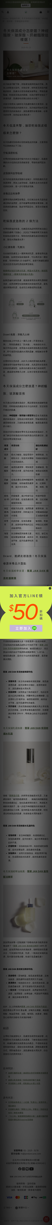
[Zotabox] (50, 636)
